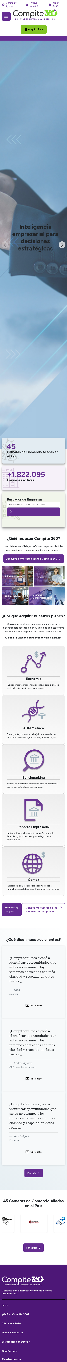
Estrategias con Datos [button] (15, 1341)
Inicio (5, 1305)
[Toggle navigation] (6, 16)
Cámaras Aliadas (12, 1323)
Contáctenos (9, 1351)
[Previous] (6, 1223)
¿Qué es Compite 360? (15, 1314)
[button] (34, 29)
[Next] (62, 244)
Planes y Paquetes (12, 1332)
